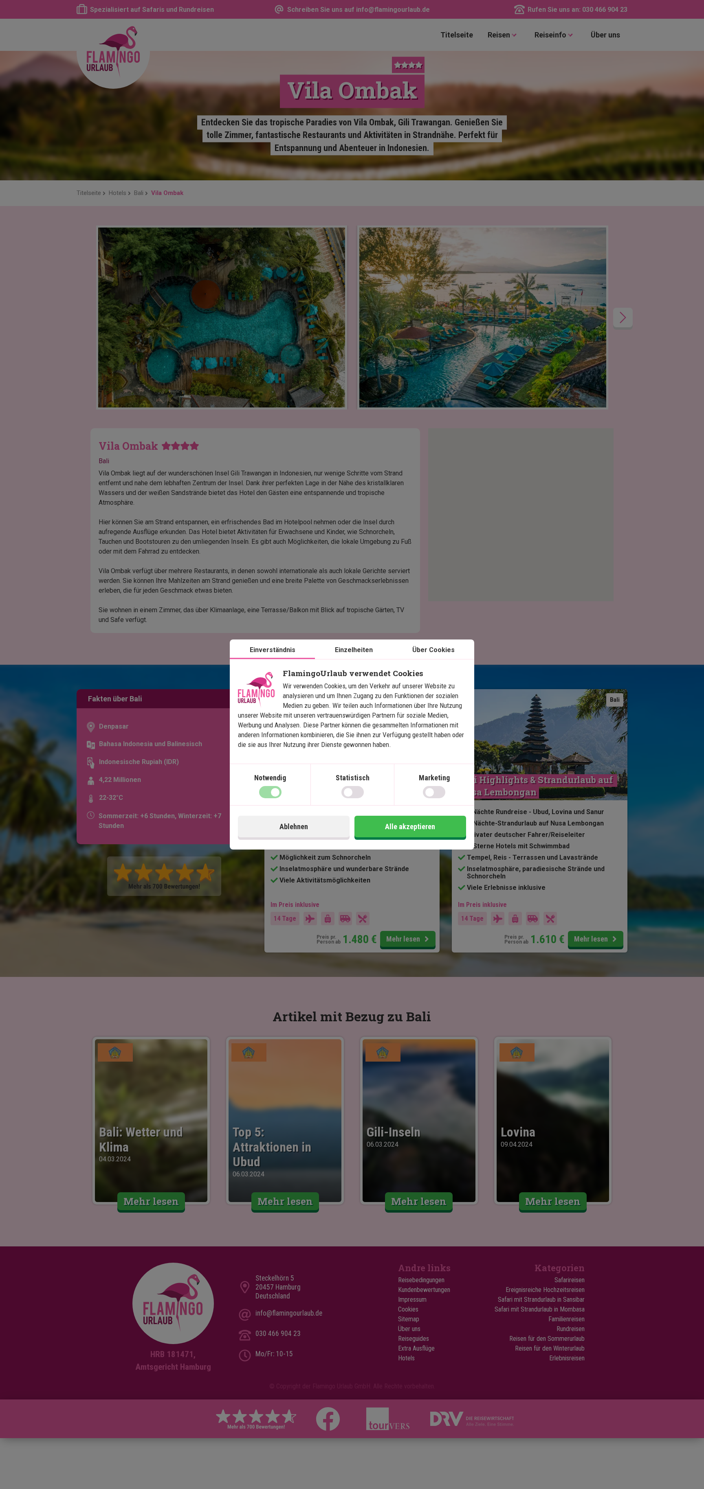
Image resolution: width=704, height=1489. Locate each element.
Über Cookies (433, 650)
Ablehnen (293, 826)
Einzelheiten (354, 650)
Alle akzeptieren (410, 826)
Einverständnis (272, 650)
